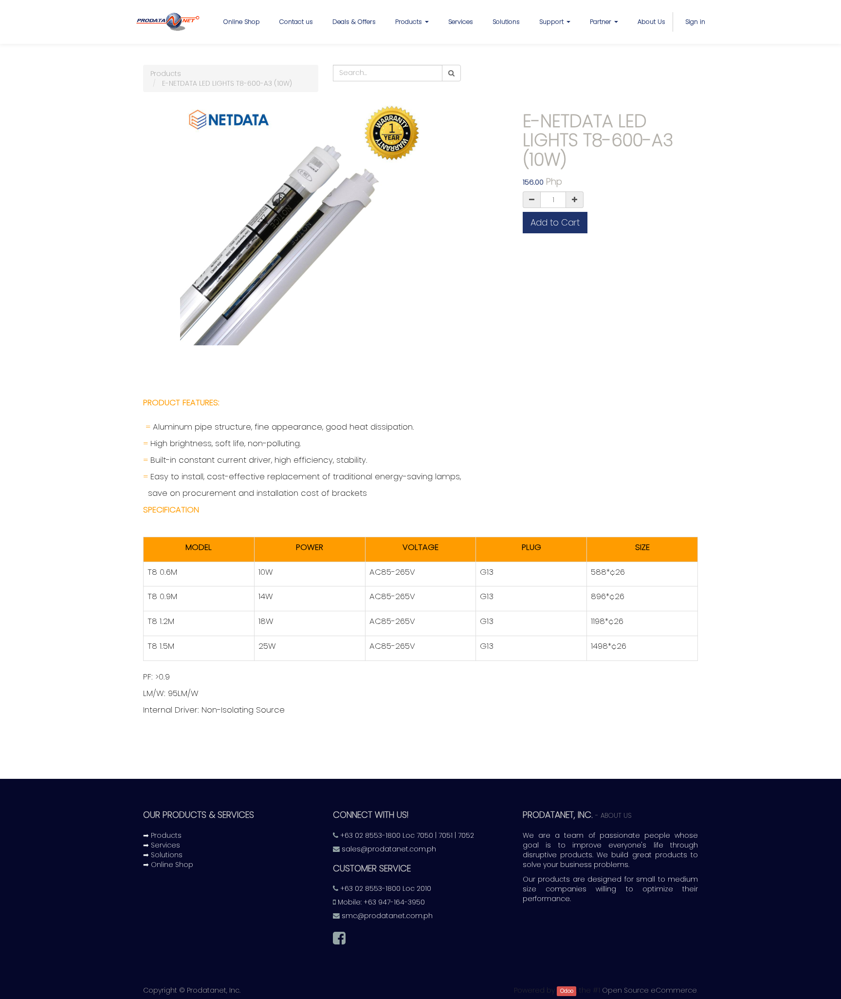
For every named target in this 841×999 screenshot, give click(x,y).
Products (165, 73)
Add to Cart (555, 222)
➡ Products (162, 835)
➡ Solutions (163, 855)
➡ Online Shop (168, 864)
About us (616, 815)
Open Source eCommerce (649, 990)
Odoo (566, 991)
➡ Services (161, 845)
